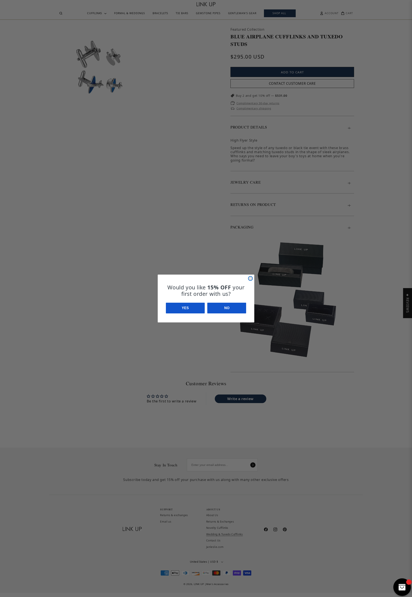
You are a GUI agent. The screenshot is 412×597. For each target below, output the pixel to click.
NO (226, 308)
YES (185, 308)
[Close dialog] (250, 278)
